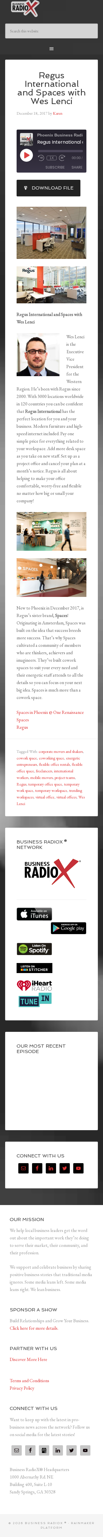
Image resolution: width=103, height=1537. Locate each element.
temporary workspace (51, 790)
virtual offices (66, 797)
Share (77, 167)
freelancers (44, 771)
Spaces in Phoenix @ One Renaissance (50, 712)
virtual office (44, 797)
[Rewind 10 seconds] (41, 158)
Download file (53, 188)
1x (51, 158)
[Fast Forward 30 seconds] (62, 158)
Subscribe (55, 167)
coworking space (51, 758)
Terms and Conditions (29, 1381)
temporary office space (45, 784)
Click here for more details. (34, 1328)
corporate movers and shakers (61, 751)
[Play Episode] (26, 155)
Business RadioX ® (51, 8)
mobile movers (41, 777)
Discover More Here (28, 1359)
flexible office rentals (54, 764)
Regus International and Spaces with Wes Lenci (51, 88)
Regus (22, 727)
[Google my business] (44, 1450)
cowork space (27, 758)
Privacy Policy (22, 1388)
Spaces (23, 720)
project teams (65, 777)
